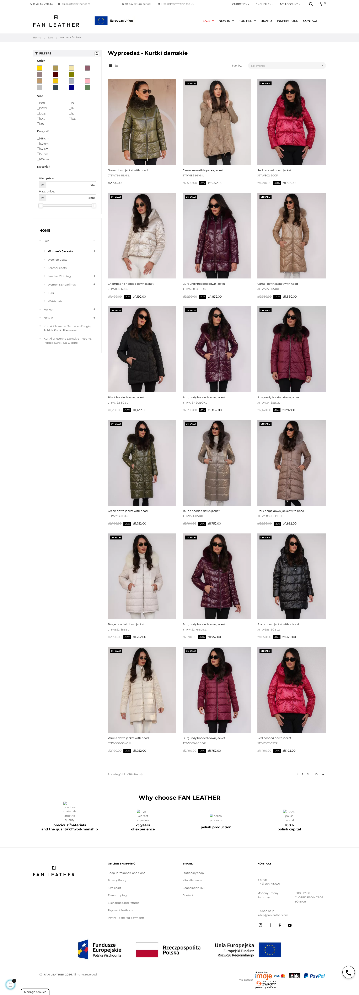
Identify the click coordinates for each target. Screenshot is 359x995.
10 (316, 774)
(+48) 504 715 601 (268, 883)
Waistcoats (55, 301)
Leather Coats (57, 268)
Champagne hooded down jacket (131, 283)
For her (49, 309)
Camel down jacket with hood (277, 283)
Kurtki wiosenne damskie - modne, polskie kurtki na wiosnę (68, 340)
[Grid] (110, 65)
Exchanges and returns (123, 902)
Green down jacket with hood (128, 170)
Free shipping (117, 895)
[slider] (40, 205)
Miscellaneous (192, 880)
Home (44, 231)
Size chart (114, 887)
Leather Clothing (59, 276)
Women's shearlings (62, 284)
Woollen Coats (57, 259)
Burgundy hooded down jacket (204, 283)
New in (48, 317)
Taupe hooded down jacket (201, 510)
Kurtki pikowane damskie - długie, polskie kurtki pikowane (67, 328)
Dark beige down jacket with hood (280, 510)
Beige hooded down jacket (126, 624)
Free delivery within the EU (177, 3)
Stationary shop (193, 872)
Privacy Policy (117, 880)
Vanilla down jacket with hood (128, 738)
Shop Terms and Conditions (126, 872)
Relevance (288, 65)
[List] (116, 65)
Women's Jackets (60, 251)
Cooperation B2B (194, 887)
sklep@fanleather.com (76, 3)
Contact (188, 895)
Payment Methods (120, 910)
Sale (46, 241)
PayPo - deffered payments (126, 917)
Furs (51, 292)
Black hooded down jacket (126, 397)
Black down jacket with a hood (278, 624)
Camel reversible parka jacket (203, 170)
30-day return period (137, 3)
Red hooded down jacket (274, 170)
